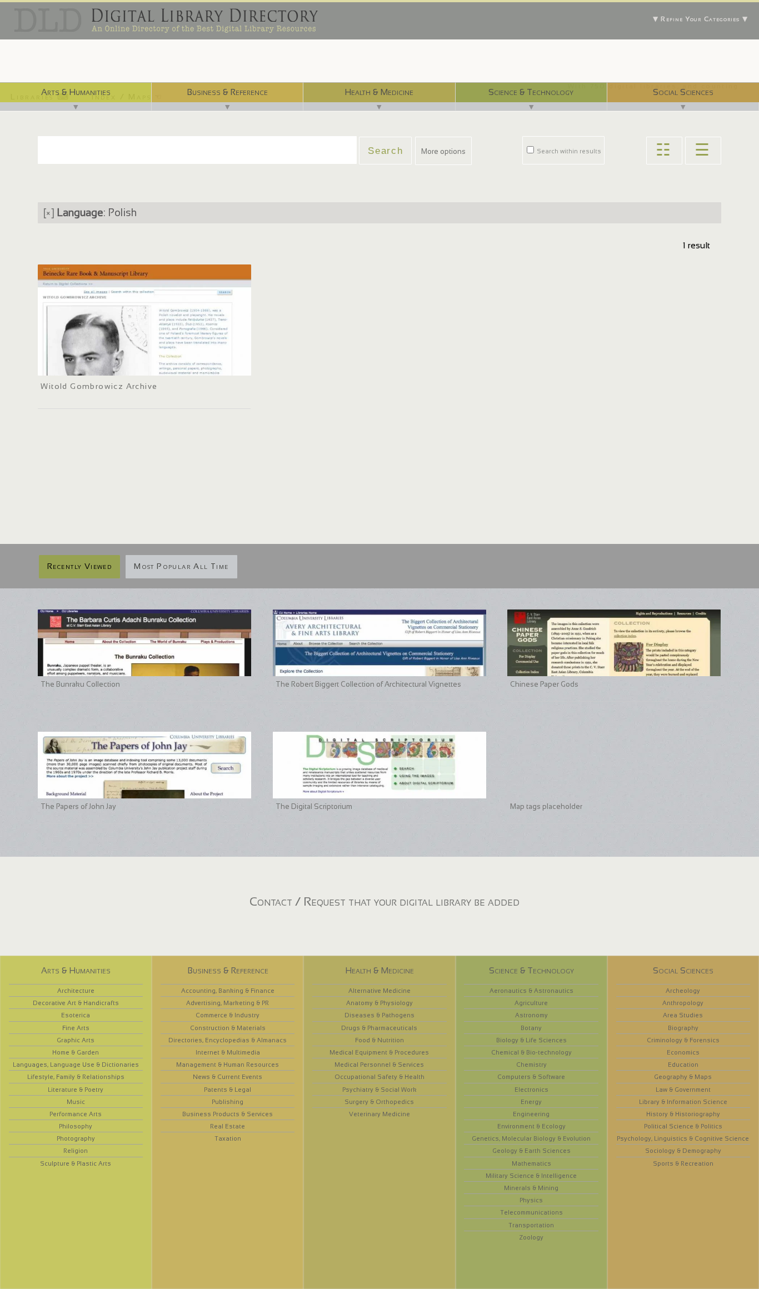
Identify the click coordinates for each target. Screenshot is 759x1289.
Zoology (531, 1237)
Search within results (568, 151)
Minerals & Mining (531, 1188)
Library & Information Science (683, 1101)
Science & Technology (530, 92)
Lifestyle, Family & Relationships (75, 1076)
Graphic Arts (75, 1040)
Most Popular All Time (181, 566)
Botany (531, 1028)
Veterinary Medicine (379, 1114)
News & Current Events (227, 1076)
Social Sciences (683, 92)
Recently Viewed (79, 566)
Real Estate (227, 1126)
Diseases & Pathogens (379, 1015)
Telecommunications (531, 1212)
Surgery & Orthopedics (379, 1101)
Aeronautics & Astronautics (531, 990)
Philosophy (75, 1126)
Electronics (531, 1089)
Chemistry (531, 1064)
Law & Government (683, 1089)
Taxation (227, 1138)
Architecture (75, 990)
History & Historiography (683, 1114)
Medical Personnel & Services (379, 1064)
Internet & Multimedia (228, 1052)
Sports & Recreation (683, 1163)
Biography (683, 1028)
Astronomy (531, 1015)
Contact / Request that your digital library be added (384, 901)
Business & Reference (227, 92)
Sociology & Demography (683, 1150)
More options (443, 151)
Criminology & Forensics (683, 1040)
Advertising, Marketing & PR (227, 1003)
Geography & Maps (683, 1076)
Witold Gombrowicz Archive (99, 386)
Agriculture (531, 1003)
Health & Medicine (378, 92)
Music (76, 1101)
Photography (76, 1138)
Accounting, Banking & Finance (227, 990)
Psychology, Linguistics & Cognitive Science (683, 1138)
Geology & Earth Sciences (531, 1150)
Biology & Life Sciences (531, 1040)
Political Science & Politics (683, 1126)
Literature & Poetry (75, 1089)
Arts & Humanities (76, 92)
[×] (48, 212)
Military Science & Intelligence (531, 1175)
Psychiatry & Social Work (379, 1089)
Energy (531, 1101)
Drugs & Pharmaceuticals (379, 1028)
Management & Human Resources (227, 1064)
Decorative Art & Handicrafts (76, 1003)
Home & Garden (75, 1052)
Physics (531, 1200)
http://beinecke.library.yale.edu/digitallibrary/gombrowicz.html (141, 365)
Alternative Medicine (379, 990)
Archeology (683, 990)
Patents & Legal (227, 1089)
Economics (683, 1052)
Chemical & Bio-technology (531, 1052)
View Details (77, 351)
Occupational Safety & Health (379, 1076)
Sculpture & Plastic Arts (75, 1163)
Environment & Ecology (531, 1126)
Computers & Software (531, 1076)
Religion (75, 1150)
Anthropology (682, 1003)
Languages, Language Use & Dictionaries (76, 1064)
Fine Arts (75, 1028)
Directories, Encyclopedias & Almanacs (227, 1040)
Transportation (531, 1225)
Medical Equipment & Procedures (379, 1052)
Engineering (531, 1114)
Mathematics (531, 1163)
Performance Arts (75, 1114)
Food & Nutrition (379, 1040)
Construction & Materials (228, 1028)
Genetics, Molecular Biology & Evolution (531, 1138)
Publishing (227, 1101)
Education (683, 1064)
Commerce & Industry (227, 1015)
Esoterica (75, 1015)
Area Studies (683, 1015)
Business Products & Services (227, 1114)
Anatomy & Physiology (379, 1003)
